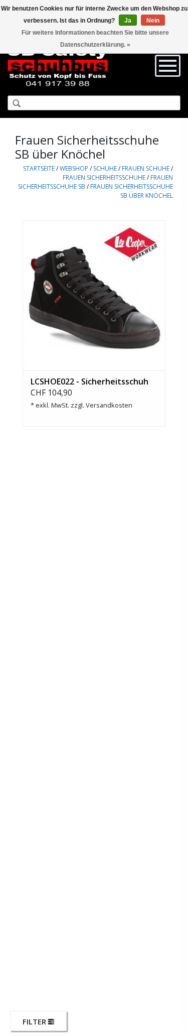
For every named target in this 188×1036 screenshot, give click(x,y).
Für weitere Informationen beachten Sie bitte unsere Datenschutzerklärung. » (95, 38)
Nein (152, 20)
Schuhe (105, 168)
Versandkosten (109, 405)
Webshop (74, 168)
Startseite (39, 168)
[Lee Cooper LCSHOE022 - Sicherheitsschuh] (94, 295)
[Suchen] (13, 104)
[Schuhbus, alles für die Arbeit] (58, 65)
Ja (127, 20)
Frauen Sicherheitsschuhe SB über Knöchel (131, 191)
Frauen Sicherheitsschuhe (104, 177)
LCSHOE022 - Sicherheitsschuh (89, 381)
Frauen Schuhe (145, 168)
